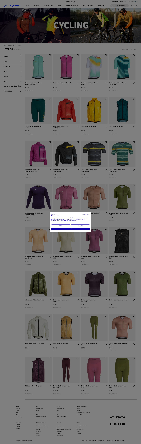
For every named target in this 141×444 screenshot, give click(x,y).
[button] (54, 214)
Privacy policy (86, 214)
